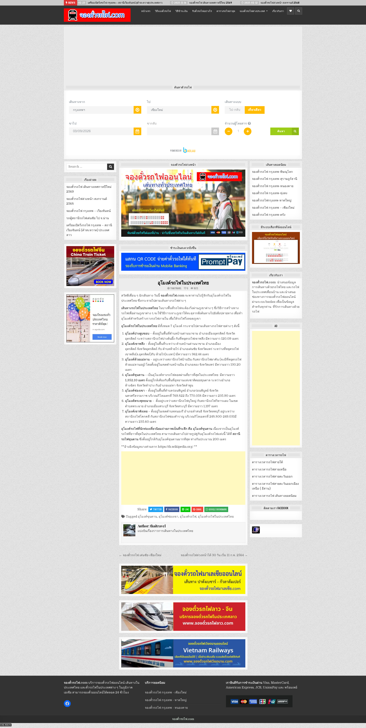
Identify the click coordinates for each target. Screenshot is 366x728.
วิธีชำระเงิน (181, 11)
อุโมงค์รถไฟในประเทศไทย (183, 283)
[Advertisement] (183, 57)
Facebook (173, 509)
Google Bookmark (218, 509)
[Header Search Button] (298, 11)
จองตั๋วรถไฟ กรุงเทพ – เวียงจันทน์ (88, 211)
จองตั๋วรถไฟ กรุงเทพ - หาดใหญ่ (166, 700)
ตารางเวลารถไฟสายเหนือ (269, 469)
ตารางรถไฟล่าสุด (226, 11)
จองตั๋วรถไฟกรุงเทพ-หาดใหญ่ (271, 200)
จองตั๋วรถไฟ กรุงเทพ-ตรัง (268, 215)
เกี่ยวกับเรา (278, 11)
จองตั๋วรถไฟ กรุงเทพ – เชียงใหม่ (273, 207)
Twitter (157, 509)
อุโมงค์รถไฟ (188, 516)
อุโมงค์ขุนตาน (147, 516)
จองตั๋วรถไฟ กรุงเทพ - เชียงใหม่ (166, 692)
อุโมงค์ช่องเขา (168, 516)
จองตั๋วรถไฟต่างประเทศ (252, 11)
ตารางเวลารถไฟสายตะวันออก (272, 476)
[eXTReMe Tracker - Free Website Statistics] (256, 532)
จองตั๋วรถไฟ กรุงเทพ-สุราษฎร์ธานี (274, 179)
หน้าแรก (145, 11)
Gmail (199, 509)
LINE (187, 509)
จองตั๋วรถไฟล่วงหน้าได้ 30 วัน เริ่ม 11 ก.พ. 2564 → (214, 555)
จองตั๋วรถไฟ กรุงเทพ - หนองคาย (166, 707)
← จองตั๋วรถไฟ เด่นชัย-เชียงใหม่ (140, 555)
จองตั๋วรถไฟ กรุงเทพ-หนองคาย (272, 186)
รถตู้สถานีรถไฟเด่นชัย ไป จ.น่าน (87, 218)
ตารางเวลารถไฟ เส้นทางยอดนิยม (274, 496)
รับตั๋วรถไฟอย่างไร (202, 11)
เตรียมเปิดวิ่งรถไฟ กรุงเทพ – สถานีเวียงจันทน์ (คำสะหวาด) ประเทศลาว (89, 230)
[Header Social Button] (290, 11)
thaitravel (175, 288)
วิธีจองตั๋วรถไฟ (163, 11)
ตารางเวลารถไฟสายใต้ (267, 462)
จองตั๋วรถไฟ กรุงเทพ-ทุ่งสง (269, 193)
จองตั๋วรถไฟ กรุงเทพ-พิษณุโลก (272, 172)
